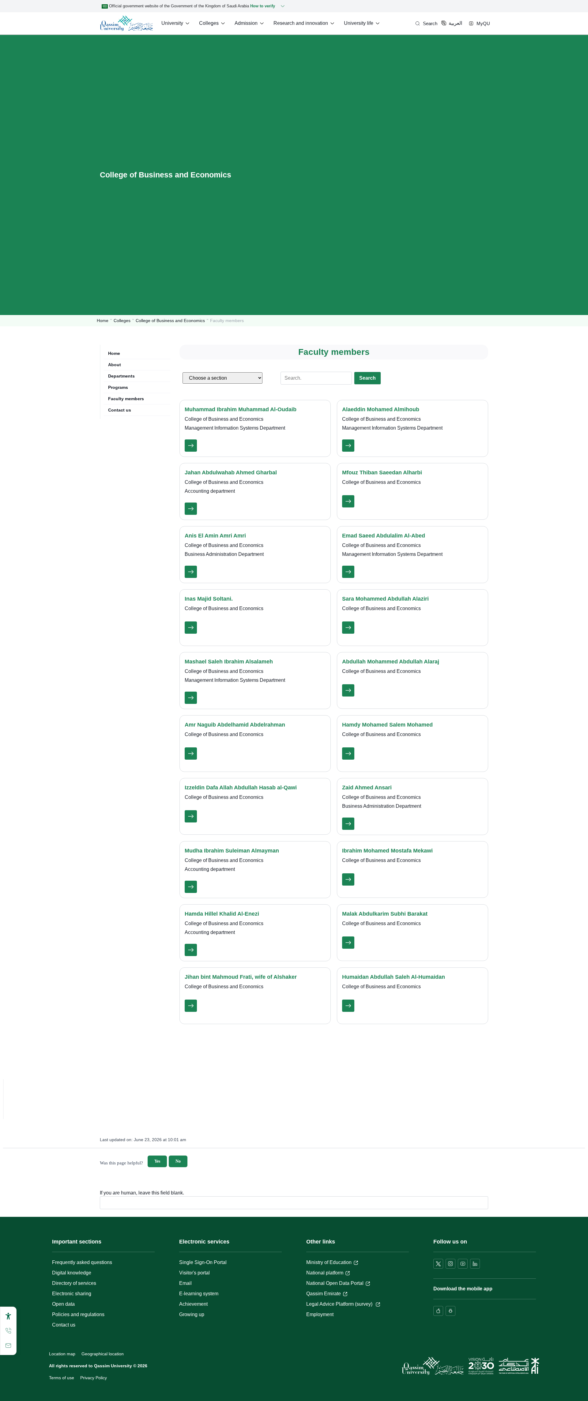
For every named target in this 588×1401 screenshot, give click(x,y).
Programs (118, 387)
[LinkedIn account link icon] (475, 1264)
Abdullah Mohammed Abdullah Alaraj (390, 662)
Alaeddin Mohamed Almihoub (380, 409)
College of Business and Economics (170, 320)
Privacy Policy (93, 1377)
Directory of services (74, 1283)
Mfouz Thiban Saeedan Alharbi (382, 472)
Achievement (193, 1304)
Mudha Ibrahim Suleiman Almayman (232, 851)
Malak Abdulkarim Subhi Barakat (385, 914)
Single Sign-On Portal (203, 1262)
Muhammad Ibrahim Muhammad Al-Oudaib (240, 409)
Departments (121, 376)
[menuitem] (176, 23)
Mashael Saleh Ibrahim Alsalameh (229, 662)
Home (102, 320)
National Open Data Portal (335, 1283)
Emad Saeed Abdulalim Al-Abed (383, 536)
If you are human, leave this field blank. (142, 1192)
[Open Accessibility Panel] (8, 1316)
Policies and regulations (78, 1314)
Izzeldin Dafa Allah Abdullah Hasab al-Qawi (241, 787)
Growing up (191, 1314)
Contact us (119, 410)
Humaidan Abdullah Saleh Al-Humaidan (393, 977)
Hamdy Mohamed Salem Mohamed (387, 725)
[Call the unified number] (8, 1330)
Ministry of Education (329, 1262)
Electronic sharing (71, 1293)
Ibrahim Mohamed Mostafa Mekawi (387, 851)
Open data (63, 1304)
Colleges (122, 320)
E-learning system (198, 1293)
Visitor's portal (194, 1272)
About (114, 364)
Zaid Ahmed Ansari (367, 787)
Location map (62, 1353)
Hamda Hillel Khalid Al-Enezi (222, 914)
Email (185, 1283)
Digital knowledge (71, 1272)
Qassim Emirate (323, 1293)
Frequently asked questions (82, 1262)
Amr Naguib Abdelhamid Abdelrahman (235, 725)
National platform (324, 1272)
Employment (320, 1314)
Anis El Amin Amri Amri (215, 536)
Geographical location (102, 1353)
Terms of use (61, 1377)
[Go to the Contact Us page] (8, 1345)
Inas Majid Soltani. (209, 599)
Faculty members (126, 398)
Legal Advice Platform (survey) (340, 1304)
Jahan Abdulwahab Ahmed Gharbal (231, 472)
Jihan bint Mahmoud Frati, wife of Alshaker (241, 977)
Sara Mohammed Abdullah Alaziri (385, 599)
